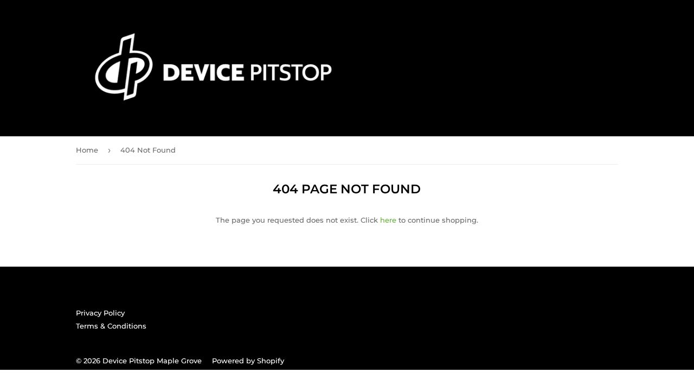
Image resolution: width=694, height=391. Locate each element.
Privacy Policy (100, 312)
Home (87, 150)
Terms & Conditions (111, 325)
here (388, 220)
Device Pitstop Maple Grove (152, 360)
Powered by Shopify (248, 360)
